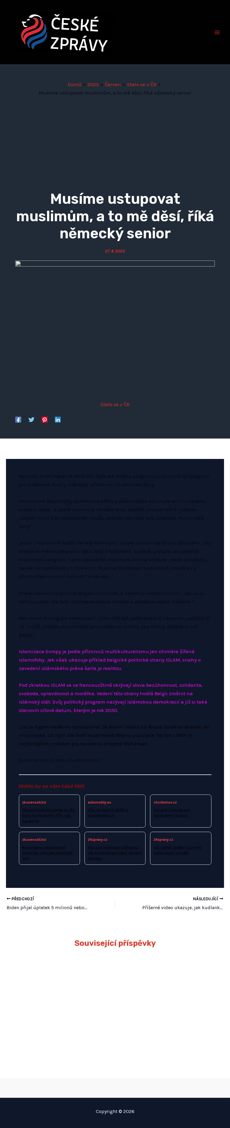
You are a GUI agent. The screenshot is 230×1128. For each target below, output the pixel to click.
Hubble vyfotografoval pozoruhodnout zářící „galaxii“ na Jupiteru (162, 974)
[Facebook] (18, 419)
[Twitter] (31, 419)
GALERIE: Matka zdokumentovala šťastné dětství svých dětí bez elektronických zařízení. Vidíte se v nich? (62, 983)
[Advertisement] (115, 142)
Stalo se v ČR (115, 404)
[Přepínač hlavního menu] (217, 32)
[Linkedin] (58, 419)
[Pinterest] (45, 419)
